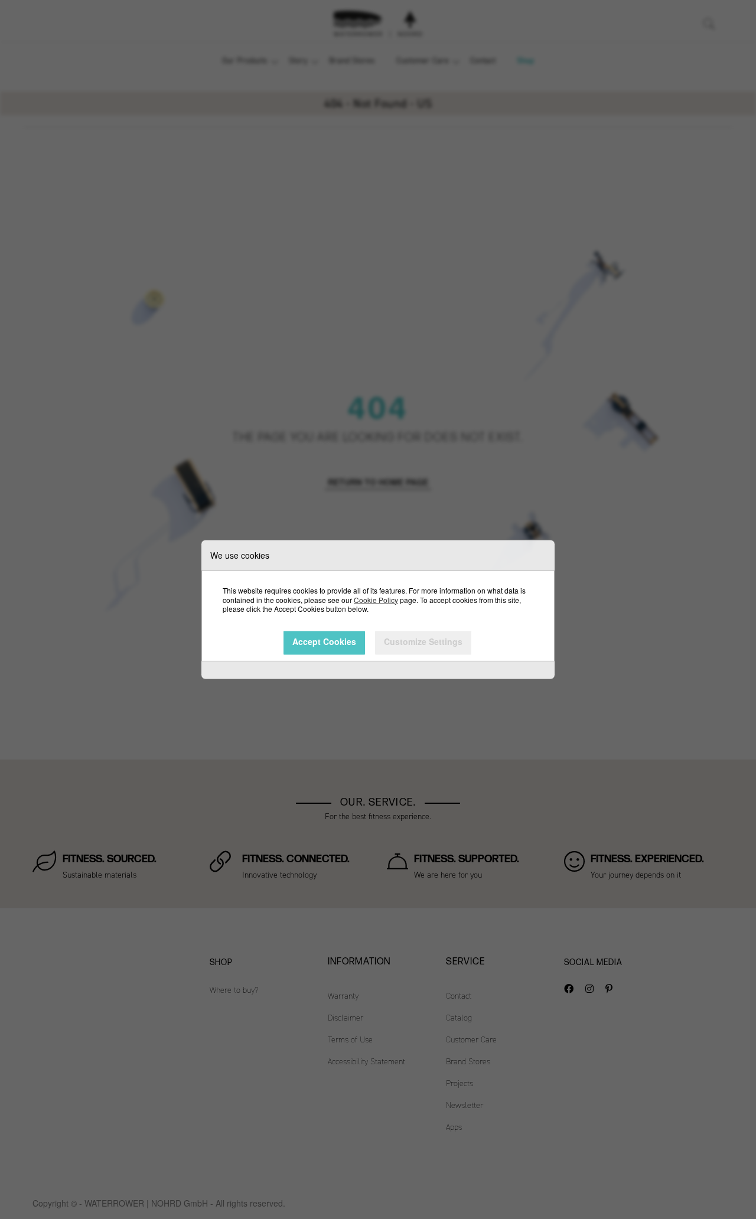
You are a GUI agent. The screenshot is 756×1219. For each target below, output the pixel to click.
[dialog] (378, 609)
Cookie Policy (376, 599)
